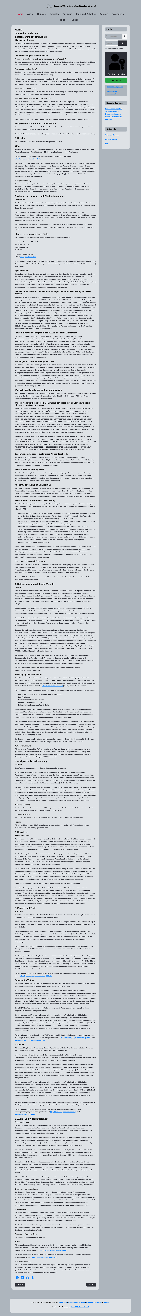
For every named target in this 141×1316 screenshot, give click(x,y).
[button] (17, 1277)
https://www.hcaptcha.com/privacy (63, 1112)
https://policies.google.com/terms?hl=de (30, 1040)
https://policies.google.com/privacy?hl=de (36, 976)
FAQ (107, 143)
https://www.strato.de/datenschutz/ (28, 159)
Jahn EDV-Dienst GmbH (80, 1307)
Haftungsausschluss (94, 1302)
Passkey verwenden (116, 74)
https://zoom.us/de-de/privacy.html (53, 1250)
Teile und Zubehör (112, 135)
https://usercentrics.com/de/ (52, 686)
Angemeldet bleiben (115, 48)
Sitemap (106, 1302)
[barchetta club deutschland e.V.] (70, 6)
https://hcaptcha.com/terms (25, 1114)
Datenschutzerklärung (76, 1302)
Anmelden (116, 80)
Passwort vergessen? (115, 87)
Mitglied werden (111, 139)
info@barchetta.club (28, 257)
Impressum (62, 1302)
